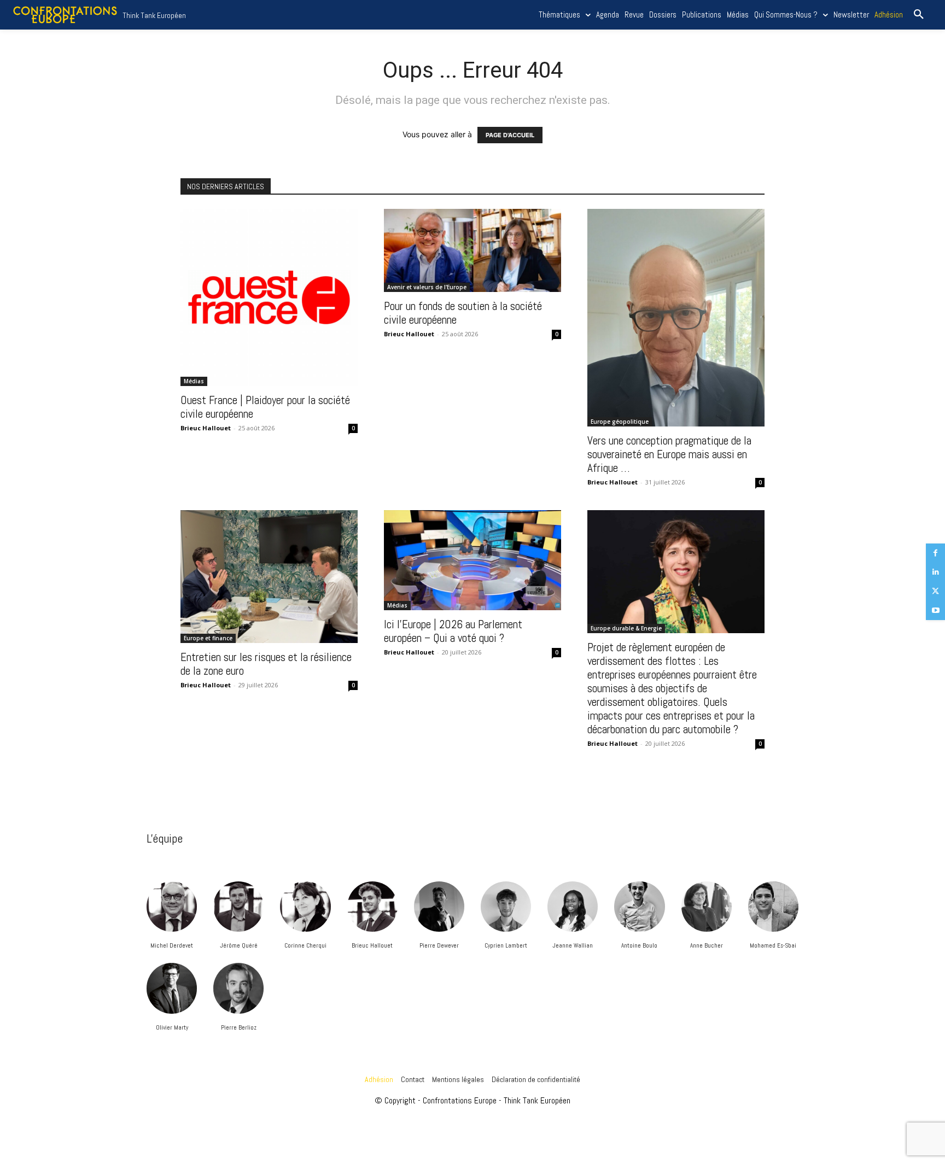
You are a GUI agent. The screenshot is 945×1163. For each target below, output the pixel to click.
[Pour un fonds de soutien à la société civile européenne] (472, 250)
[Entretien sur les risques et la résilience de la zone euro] (269, 576)
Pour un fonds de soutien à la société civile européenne (463, 313)
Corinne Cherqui (305, 945)
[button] (919, 15)
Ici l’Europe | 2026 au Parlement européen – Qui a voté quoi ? (453, 631)
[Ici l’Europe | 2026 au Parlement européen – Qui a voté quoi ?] (472, 560)
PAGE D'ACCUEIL (510, 135)
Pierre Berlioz (238, 1027)
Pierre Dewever (439, 945)
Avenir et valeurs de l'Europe (426, 287)
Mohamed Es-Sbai (773, 945)
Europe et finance (208, 638)
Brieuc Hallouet (372, 945)
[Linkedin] (935, 572)
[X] (935, 591)
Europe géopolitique (620, 421)
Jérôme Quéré (239, 945)
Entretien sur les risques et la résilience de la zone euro (266, 664)
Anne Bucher (706, 945)
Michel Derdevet (171, 945)
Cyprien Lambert (506, 945)
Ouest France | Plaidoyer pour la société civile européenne (265, 407)
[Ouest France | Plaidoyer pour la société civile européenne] (269, 297)
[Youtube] (935, 610)
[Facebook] (935, 553)
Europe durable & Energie (626, 628)
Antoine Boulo (639, 945)
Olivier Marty (172, 1027)
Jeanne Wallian (572, 945)
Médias (194, 381)
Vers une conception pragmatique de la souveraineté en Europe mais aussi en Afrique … (669, 454)
